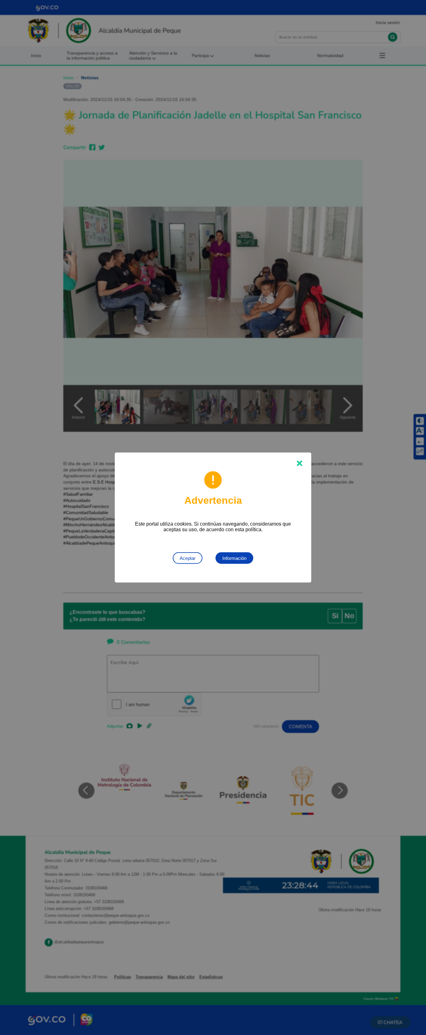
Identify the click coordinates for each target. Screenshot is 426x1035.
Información (234, 558)
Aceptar (188, 558)
